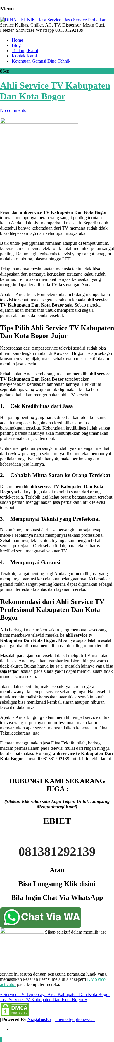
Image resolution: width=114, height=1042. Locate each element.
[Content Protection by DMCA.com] (14, 1015)
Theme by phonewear (75, 1019)
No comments (13, 110)
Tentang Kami (25, 50)
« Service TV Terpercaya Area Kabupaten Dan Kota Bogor (55, 994)
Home (17, 40)
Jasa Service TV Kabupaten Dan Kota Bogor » (43, 999)
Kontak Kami (24, 55)
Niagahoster (39, 1019)
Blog (16, 45)
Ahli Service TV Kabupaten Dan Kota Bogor (55, 90)
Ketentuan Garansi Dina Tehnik (41, 61)
